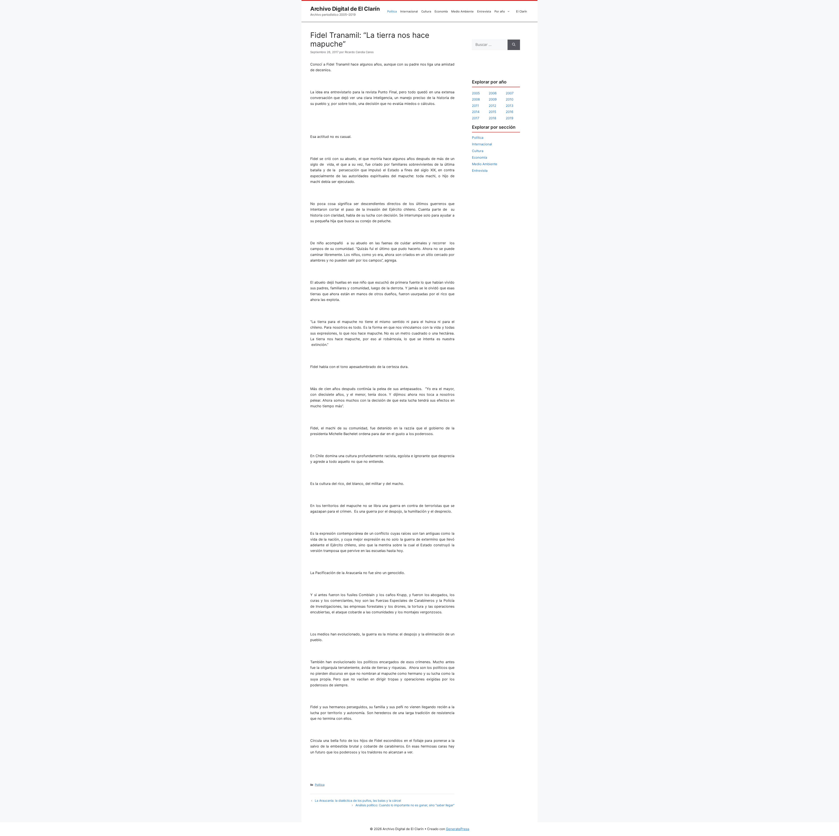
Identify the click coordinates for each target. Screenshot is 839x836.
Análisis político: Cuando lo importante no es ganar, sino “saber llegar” (404, 805)
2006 (493, 93)
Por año (499, 11)
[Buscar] (514, 45)
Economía (441, 11)
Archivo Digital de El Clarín (345, 8)
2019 (509, 118)
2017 (475, 118)
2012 (492, 106)
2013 (509, 106)
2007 (510, 93)
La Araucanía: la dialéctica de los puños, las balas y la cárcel (358, 800)
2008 (476, 99)
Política (392, 11)
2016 (509, 112)
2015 (492, 112)
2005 (476, 93)
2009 (493, 99)
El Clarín (521, 11)
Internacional (409, 11)
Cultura (426, 11)
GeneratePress (457, 829)
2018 (492, 118)
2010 (509, 99)
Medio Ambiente (462, 11)
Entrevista (484, 11)
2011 (475, 106)
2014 (476, 112)
